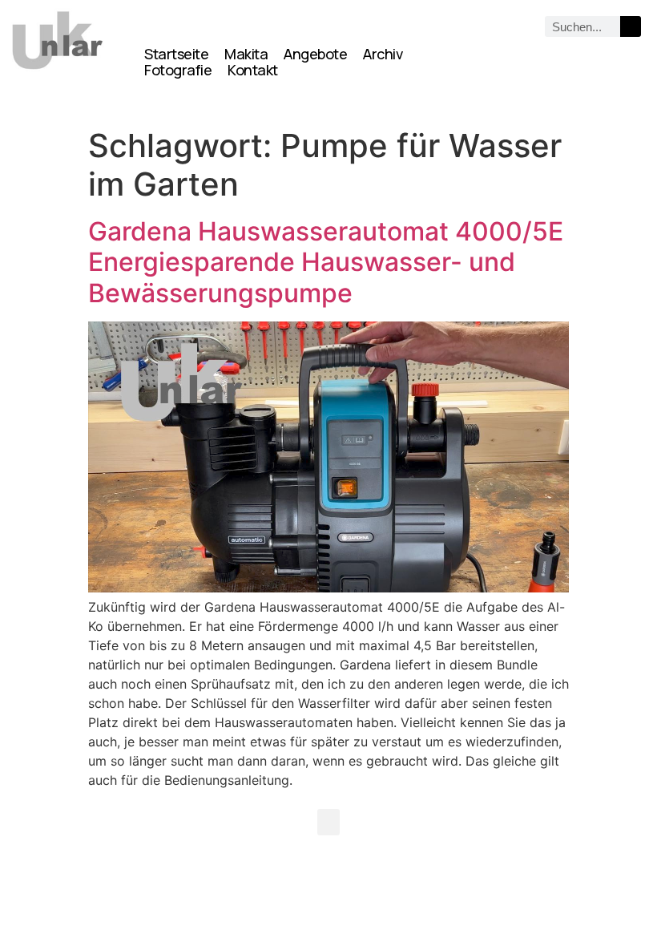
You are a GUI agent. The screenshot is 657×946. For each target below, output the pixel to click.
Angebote (315, 54)
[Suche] (630, 26)
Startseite (176, 54)
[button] (328, 822)
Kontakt (253, 70)
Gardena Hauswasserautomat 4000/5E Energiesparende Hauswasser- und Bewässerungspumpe (325, 262)
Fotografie (178, 70)
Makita (246, 54)
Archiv (382, 54)
